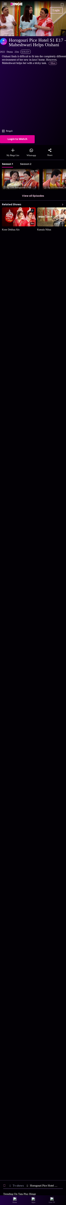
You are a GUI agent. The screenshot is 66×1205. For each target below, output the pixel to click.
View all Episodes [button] (33, 196)
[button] (21, 180)
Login (56, 10)
